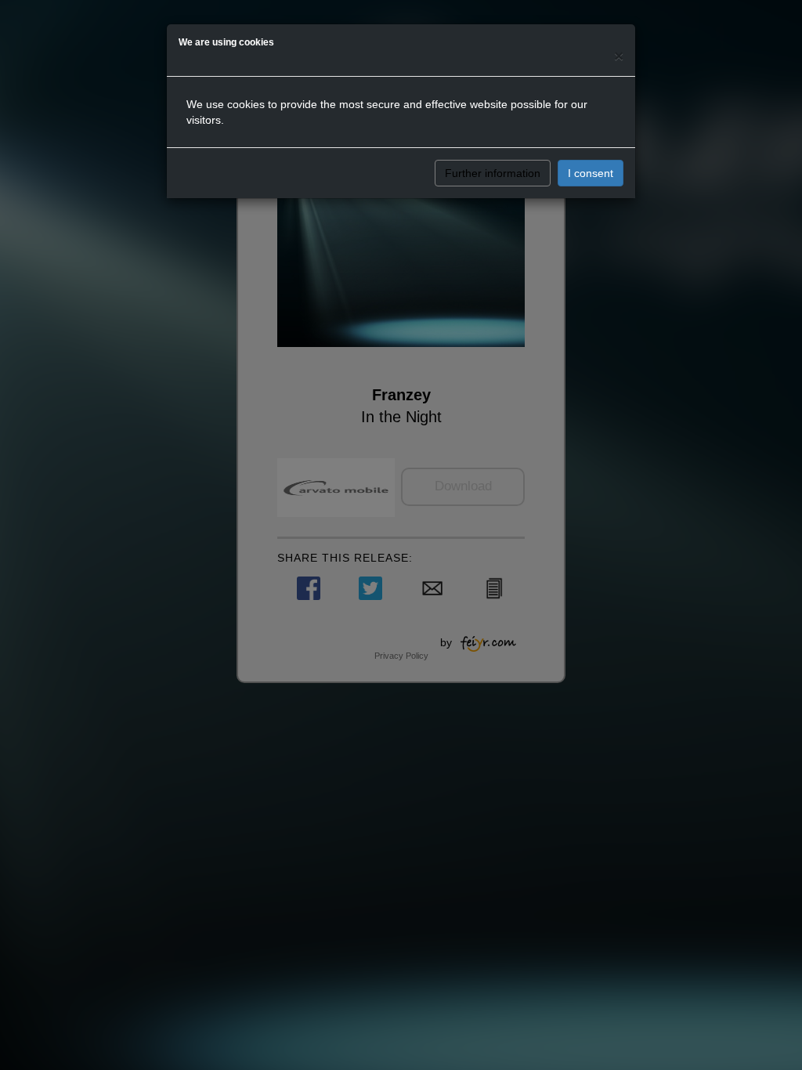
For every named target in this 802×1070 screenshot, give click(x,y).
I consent (590, 173)
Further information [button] (492, 173)
